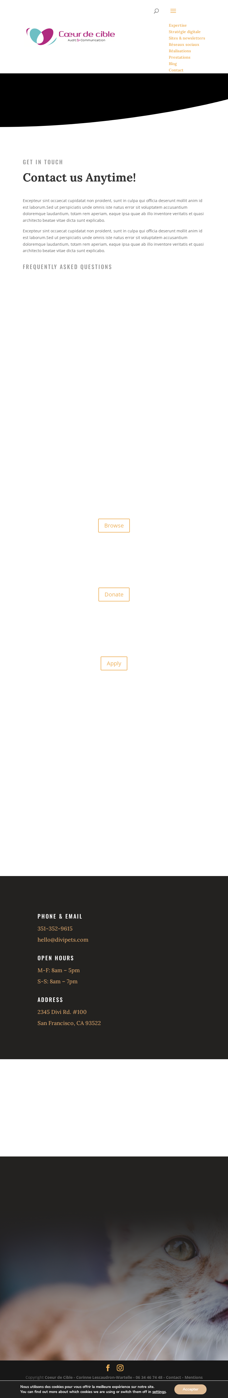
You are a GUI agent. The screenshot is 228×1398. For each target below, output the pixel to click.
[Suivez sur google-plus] (170, 1309)
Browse (114, 525)
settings (159, 1391)
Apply (114, 663)
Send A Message (81, 95)
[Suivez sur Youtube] (142, 1309)
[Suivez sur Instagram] (114, 1309)
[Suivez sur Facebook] (58, 1309)
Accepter (190, 1389)
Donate (114, 594)
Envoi (177, 861)
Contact (173, 1377)
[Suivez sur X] (86, 1309)
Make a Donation (145, 95)
